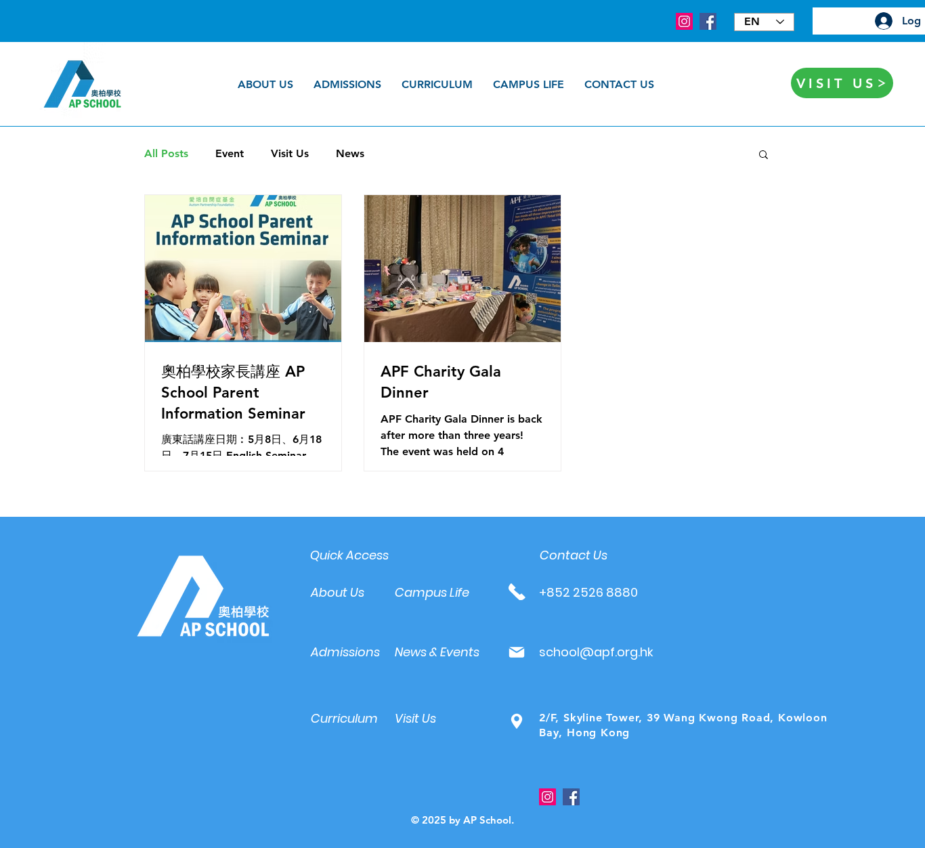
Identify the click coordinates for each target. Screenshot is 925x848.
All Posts (166, 153)
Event (229, 153)
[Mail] (516, 651)
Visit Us (290, 153)
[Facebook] (708, 21)
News (350, 153)
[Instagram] (684, 21)
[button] (763, 155)
